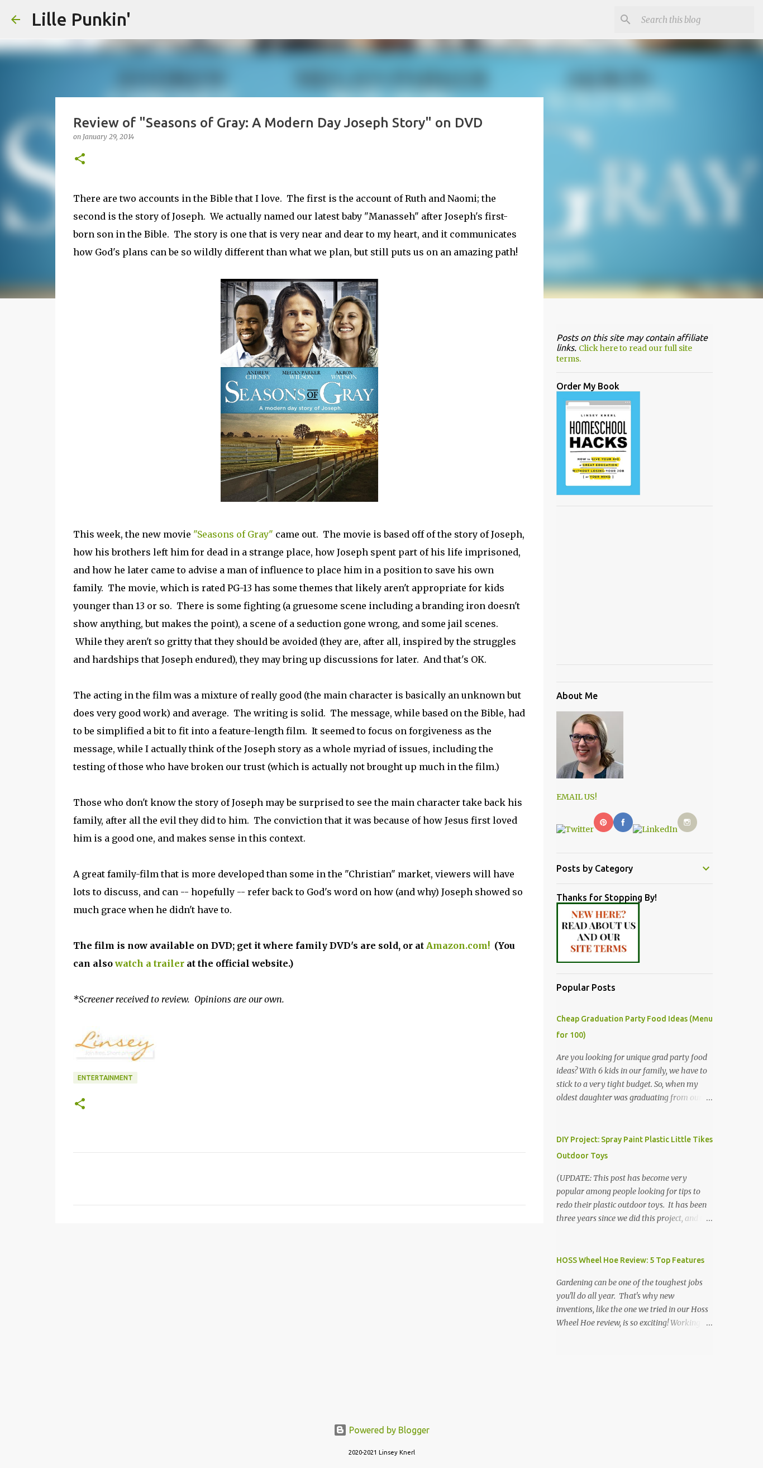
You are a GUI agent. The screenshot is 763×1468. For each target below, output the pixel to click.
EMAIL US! (576, 797)
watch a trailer (149, 963)
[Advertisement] (299, 1318)
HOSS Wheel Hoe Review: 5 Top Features (630, 1260)
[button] (80, 159)
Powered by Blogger (388, 1430)
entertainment (105, 1077)
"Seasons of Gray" (233, 534)
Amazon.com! (458, 945)
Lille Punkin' (81, 19)
